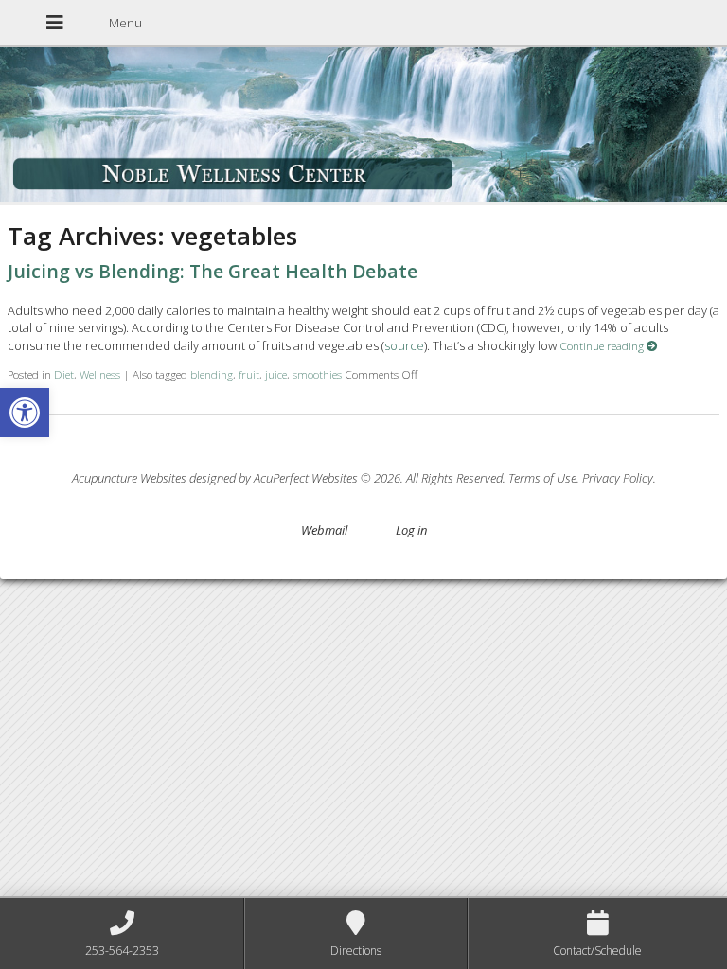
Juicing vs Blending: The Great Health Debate (212, 271)
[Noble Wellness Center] (363, 126)
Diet (64, 373)
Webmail (324, 529)
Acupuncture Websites (129, 477)
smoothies (317, 373)
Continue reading (603, 345)
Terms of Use (542, 477)
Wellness (100, 373)
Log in (411, 529)
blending (211, 373)
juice (276, 373)
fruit (249, 373)
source (404, 345)
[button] (24, 412)
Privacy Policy (617, 477)
